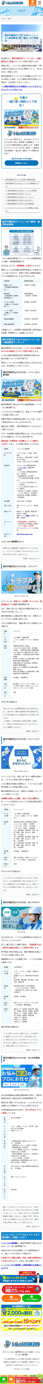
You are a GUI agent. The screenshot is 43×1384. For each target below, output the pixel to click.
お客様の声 (35, 1359)
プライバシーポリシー (30, 1365)
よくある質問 (20, 1359)
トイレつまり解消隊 (9, 1243)
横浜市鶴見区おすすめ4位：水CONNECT (19, 200)
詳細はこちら (21, 163)
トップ (3, 18)
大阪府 (27, 515)
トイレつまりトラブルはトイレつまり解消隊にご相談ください (22, 209)
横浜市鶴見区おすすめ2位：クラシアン (18, 194)
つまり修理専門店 (9, 1359)
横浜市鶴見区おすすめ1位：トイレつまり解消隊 (21, 190)
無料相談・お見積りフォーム (30, 1362)
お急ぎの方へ (10, 1365)
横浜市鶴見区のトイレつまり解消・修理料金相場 (20, 179)
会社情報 (13, 1362)
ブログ (19, 1362)
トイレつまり (22, 467)
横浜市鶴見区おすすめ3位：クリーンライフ (20, 197)
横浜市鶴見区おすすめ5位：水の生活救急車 (20, 203)
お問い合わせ (19, 1365)
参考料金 (6, 1362)
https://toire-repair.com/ (25, 534)
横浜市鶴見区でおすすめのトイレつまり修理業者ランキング (22, 185)
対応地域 (28, 1359)
